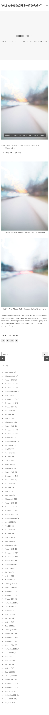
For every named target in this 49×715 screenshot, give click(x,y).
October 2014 (9, 560)
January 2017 (9, 472)
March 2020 (9, 372)
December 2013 (10, 591)
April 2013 (8, 622)
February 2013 (10, 630)
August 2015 (9, 522)
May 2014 (8, 572)
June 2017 (8, 453)
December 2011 (10, 683)
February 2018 (10, 422)
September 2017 (11, 441)
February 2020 (10, 376)
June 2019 (8, 395)
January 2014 (9, 587)
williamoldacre (33, 145)
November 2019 (10, 388)
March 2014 (9, 580)
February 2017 (10, 468)
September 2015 (11, 518)
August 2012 (9, 653)
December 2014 (10, 553)
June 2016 (8, 484)
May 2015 (8, 534)
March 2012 (9, 672)
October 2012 (9, 645)
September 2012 (11, 649)
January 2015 (9, 549)
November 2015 (10, 510)
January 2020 (10, 380)
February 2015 (10, 545)
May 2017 (8, 457)
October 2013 (9, 599)
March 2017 (9, 464)
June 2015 (8, 530)
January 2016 (9, 503)
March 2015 (9, 541)
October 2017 (9, 437)
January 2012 (9, 680)
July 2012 (8, 657)
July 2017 (8, 449)
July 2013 (8, 610)
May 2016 (8, 487)
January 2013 (9, 633)
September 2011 (10, 695)
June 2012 (8, 660)
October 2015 (9, 514)
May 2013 (8, 618)
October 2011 (9, 691)
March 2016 (9, 495)
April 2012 (8, 668)
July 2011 (8, 703)
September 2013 (11, 603)
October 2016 (9, 480)
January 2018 (9, 426)
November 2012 (10, 641)
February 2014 (10, 584)
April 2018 (8, 418)
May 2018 (8, 414)
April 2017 (8, 460)
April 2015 (8, 537)
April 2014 (8, 576)
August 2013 (9, 607)
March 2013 (9, 626)
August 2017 (9, 445)
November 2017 (10, 434)
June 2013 (8, 614)
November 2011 (10, 687)
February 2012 (10, 676)
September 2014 (11, 564)
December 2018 (10, 399)
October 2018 (9, 407)
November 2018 (10, 403)
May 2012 (8, 664)
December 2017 (10, 430)
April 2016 (8, 491)
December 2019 (10, 384)
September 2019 (11, 391)
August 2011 (9, 699)
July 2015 (8, 526)
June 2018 (8, 411)
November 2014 (10, 557)
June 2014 (8, 568)
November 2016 (10, 476)
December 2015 (10, 507)
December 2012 (10, 637)
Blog (14, 41)
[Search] (45, 354)
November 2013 (10, 595)
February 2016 (10, 499)
